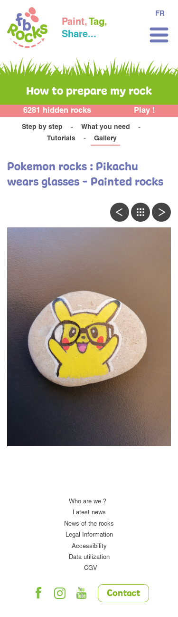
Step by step (42, 127)
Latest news (89, 513)
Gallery (105, 139)
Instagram (59, 593)
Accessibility (89, 547)
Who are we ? (87, 502)
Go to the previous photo (119, 212)
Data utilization (89, 558)
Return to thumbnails (140, 212)
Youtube (81, 593)
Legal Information (89, 535)
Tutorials (61, 139)
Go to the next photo (161, 212)
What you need (105, 127)
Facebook (38, 593)
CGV (90, 569)
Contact (123, 593)
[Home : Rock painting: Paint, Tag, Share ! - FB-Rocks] (27, 29)
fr (160, 14)
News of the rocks (89, 524)
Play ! (144, 111)
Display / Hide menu (159, 35)
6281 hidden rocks (57, 111)
